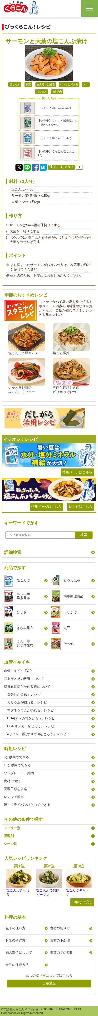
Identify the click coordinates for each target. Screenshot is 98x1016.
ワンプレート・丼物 (19, 773)
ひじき (22, 612)
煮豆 (67, 628)
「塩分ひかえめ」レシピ (22, 694)
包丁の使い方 (15, 928)
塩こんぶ (15, 84)
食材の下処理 (60, 940)
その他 (69, 644)
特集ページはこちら (77, 472)
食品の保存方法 (17, 965)
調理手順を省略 (15, 789)
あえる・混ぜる (46, 84)
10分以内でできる (17, 765)
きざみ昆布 (25, 628)
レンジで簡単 (14, 797)
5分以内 (57, 91)
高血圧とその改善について (24, 679)
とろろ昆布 (72, 580)
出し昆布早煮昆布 (23, 596)
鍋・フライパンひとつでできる (27, 805)
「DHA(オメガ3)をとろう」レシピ (29, 718)
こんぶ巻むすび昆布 (25, 643)
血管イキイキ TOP (18, 671)
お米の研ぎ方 (15, 940)
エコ (85, 84)
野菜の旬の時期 (61, 952)
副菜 (28, 84)
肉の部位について (18, 952)
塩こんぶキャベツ (77, 892)
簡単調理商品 (73, 596)
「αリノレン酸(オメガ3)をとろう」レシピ (35, 734)
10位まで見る (82, 902)
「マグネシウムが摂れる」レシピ (29, 710)
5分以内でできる (16, 757)
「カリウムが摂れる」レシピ (25, 702)
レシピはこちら (80, 506)
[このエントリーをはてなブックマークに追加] (43, 167)
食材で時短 (12, 781)
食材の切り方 (60, 928)
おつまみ (41, 91)
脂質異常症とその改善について (27, 686)
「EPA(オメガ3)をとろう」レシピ (29, 726)
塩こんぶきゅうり (18, 892)
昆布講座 (49, 983)
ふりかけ (70, 612)
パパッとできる (69, 84)
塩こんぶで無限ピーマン (47, 892)
